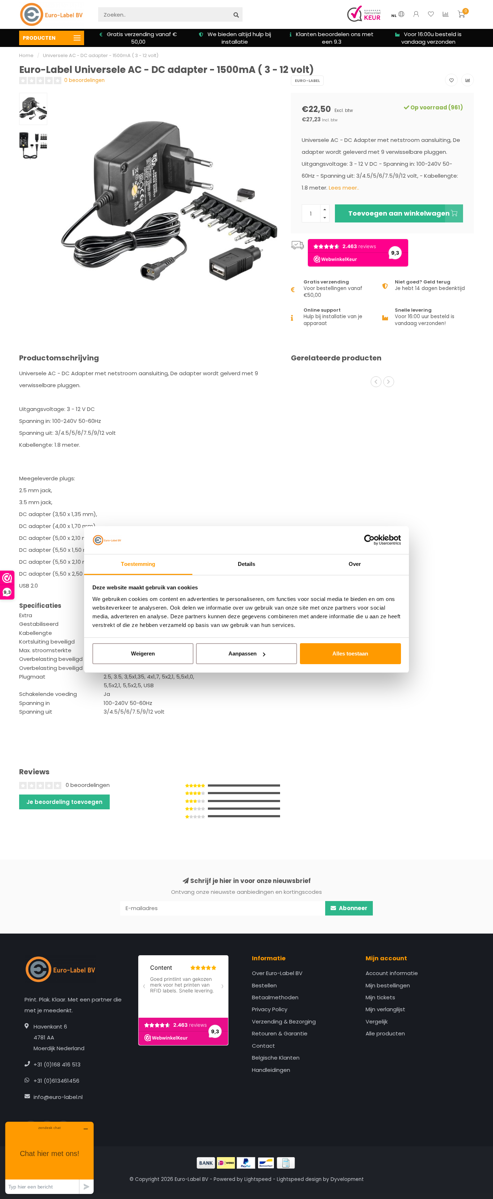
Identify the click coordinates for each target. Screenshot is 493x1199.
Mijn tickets (380, 997)
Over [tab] (355, 564)
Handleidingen (271, 1070)
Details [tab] (247, 564)
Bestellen (264, 985)
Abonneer (352, 908)
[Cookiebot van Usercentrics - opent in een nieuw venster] (369, 540)
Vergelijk (377, 1021)
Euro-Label (307, 80)
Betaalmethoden (275, 997)
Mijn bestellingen (388, 985)
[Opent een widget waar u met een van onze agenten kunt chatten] (49, 1157)
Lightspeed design (299, 1179)
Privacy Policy (269, 1009)
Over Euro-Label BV (277, 973)
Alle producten (385, 1033)
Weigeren (143, 653)
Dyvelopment (347, 1179)
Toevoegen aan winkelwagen (399, 213)
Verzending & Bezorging (284, 1021)
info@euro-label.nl (58, 1097)
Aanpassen (242, 653)
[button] (376, 381)
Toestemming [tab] (138, 564)
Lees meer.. (344, 187)
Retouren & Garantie (279, 1033)
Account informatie (392, 973)
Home (26, 55)
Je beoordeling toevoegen (64, 802)
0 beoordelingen (84, 80)
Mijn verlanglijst (385, 1009)
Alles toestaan (350, 653)
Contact (263, 1045)
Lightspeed (257, 1179)
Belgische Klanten (276, 1057)
